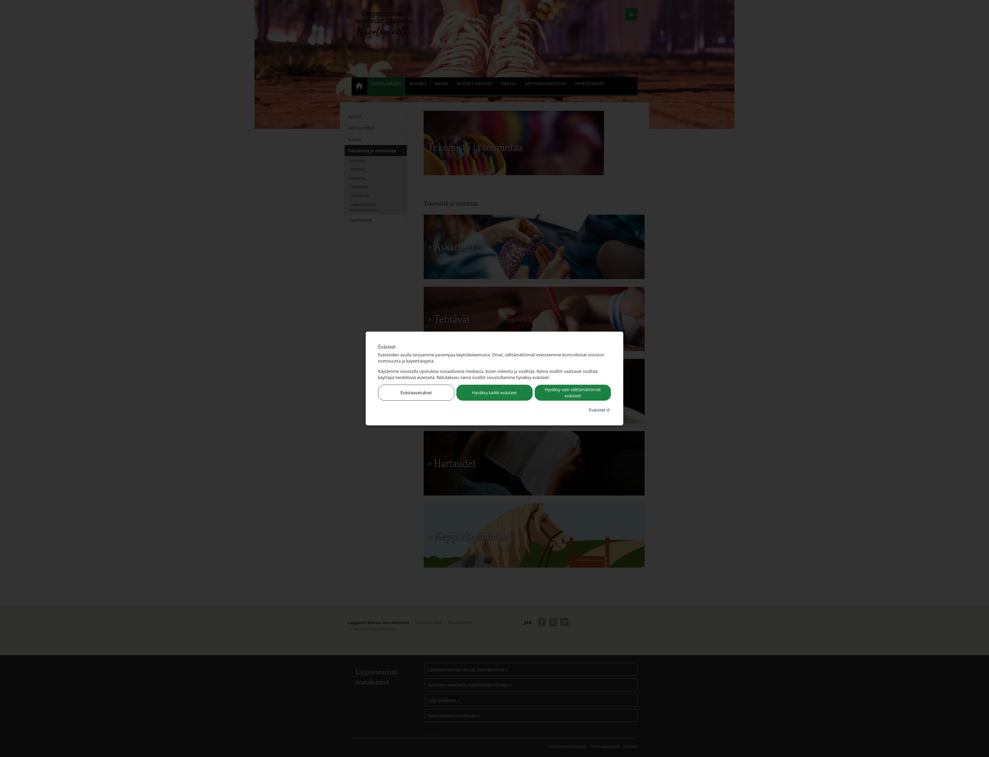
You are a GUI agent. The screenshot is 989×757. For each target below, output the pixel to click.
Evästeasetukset (416, 393)
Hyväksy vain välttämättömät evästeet (573, 393)
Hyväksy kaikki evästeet (494, 393)
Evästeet (600, 410)
